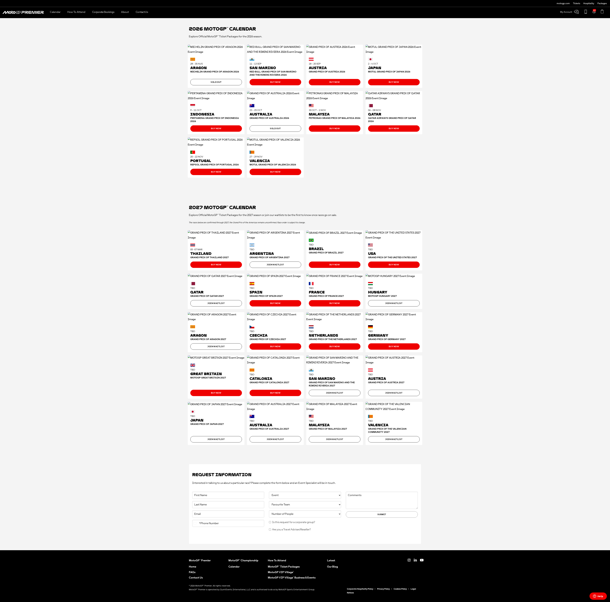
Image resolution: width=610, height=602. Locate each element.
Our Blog (332, 566)
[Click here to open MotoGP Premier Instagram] (409, 560)
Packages (602, 3)
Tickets (576, 3)
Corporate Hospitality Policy (360, 589)
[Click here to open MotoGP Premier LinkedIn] (415, 560)
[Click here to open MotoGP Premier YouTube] (422, 560)
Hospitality (588, 3)
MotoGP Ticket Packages (284, 566)
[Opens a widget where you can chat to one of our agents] (598, 596)
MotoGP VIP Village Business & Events (291, 577)
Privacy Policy (383, 589)
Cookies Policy (400, 589)
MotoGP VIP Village (281, 572)
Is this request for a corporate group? (293, 522)
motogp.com (563, 3)
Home (192, 566)
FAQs (192, 572)
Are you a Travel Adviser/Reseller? (291, 529)
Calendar (234, 566)
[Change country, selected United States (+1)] (195, 523)
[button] (23, 14)
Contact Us (196, 577)
